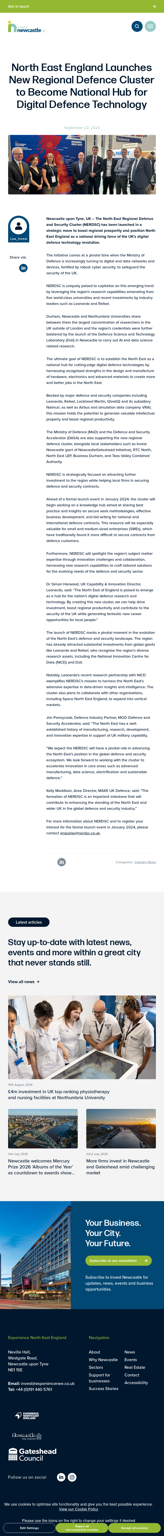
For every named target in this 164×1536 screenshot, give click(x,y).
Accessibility (136, 1382)
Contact (131, 1375)
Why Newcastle (103, 1359)
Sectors (96, 1367)
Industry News (145, 862)
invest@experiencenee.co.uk (48, 1383)
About (94, 1352)
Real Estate (134, 1367)
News (129, 1352)
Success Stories (103, 1388)
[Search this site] (137, 26)
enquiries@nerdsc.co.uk (80, 833)
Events (130, 1359)
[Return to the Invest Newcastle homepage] (27, 26)
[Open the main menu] (150, 26)
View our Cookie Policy (78, 1509)
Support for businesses (99, 1378)
